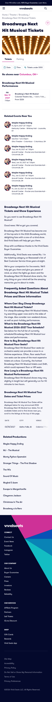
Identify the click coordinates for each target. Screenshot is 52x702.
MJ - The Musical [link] (11, 450)
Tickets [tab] (8, 59)
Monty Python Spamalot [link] (14, 457)
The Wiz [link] (7, 470)
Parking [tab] (20, 59)
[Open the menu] (3, 8)
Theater (13, 15)
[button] (7, 67)
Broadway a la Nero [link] (12, 508)
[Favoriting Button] (48, 23)
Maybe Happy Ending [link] (13, 444)
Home (5, 15)
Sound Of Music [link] (10, 476)
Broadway (23, 15)
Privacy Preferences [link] (12, 681)
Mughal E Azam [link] (10, 482)
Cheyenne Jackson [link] (12, 495)
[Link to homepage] (26, 8)
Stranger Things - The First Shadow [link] (20, 463)
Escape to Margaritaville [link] (14, 489)
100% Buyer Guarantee (29, 3)
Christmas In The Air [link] (12, 502)
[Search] (45, 8)
